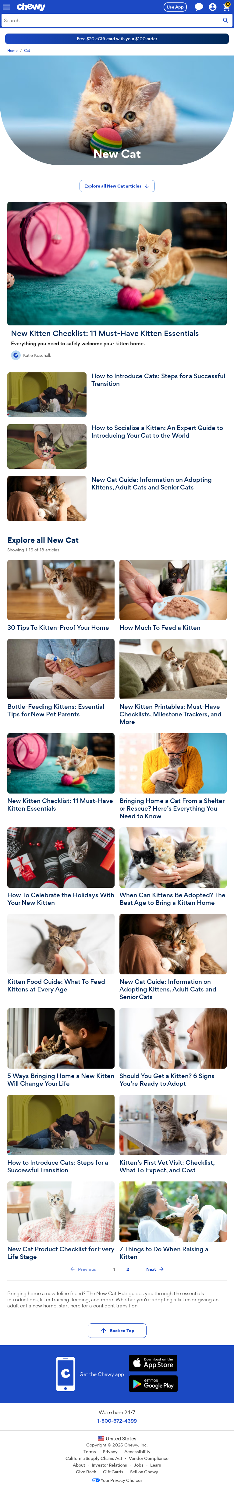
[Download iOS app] (153, 1364)
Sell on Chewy (144, 1472)
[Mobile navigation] (6, 7)
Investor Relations (109, 1465)
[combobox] (117, 20)
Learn (155, 1465)
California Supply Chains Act (94, 1458)
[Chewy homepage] (31, 7)
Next (151, 1269)
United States (121, 1438)
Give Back (86, 1472)
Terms (89, 1451)
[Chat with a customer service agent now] (199, 7)
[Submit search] (225, 20)
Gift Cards (113, 1472)
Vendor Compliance (148, 1458)
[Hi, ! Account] (215, 7)
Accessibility (137, 1451)
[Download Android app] (153, 1384)
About (79, 1465)
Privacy (110, 1451)
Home (12, 50)
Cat (27, 50)
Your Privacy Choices (122, 1480)
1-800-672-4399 (117, 1421)
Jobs (139, 1465)
